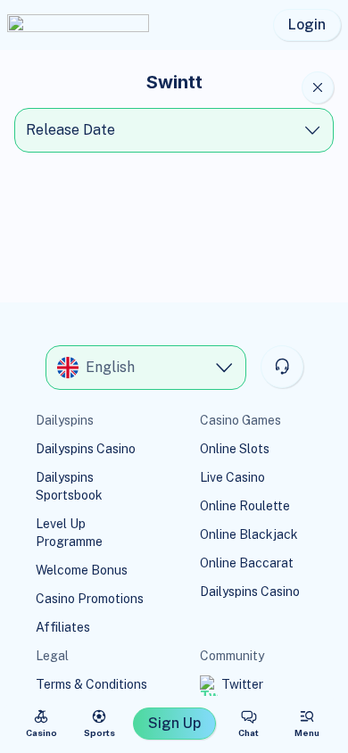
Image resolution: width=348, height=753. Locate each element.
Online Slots (234, 449)
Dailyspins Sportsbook (69, 486)
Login (307, 24)
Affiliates (63, 627)
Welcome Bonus (82, 570)
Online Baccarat (247, 563)
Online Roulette (245, 506)
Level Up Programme (69, 533)
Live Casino (232, 477)
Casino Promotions (90, 599)
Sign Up (174, 723)
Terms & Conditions (91, 684)
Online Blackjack (249, 534)
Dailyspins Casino (86, 449)
